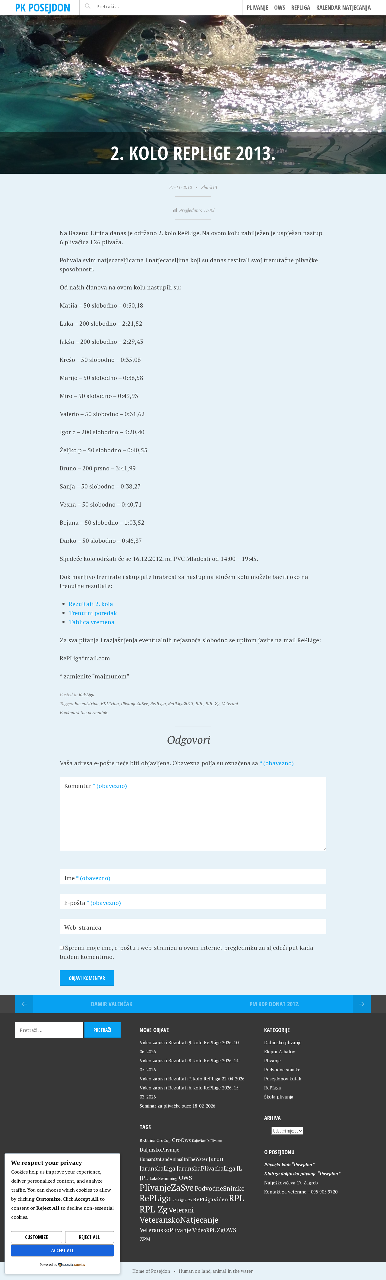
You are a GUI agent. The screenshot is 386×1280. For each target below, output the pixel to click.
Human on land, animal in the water (215, 1271)
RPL (199, 703)
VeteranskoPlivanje (165, 1230)
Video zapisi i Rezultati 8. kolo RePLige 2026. (186, 1060)
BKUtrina (110, 703)
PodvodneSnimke (220, 1188)
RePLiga (300, 7)
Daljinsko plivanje (283, 1042)
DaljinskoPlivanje (159, 1149)
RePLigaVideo (210, 1199)
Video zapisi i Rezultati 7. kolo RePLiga (180, 1079)
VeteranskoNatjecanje (179, 1219)
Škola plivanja (278, 1097)
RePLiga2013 (180, 703)
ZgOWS (226, 1230)
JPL (144, 1178)
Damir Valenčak (111, 1004)
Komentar (95, 786)
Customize (36, 1237)
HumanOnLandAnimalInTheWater (173, 1159)
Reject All (89, 1237)
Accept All (62, 1250)
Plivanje (257, 7)
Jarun (216, 1159)
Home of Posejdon (151, 1271)
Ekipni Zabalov (279, 1051)
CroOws (181, 1139)
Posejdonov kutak (282, 1079)
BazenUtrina (86, 703)
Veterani (230, 703)
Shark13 (209, 187)
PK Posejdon (42, 7)
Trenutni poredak (93, 613)
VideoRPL (204, 1230)
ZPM (145, 1239)
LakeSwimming (164, 1178)
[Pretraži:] (121, 6)
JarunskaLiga (158, 1168)
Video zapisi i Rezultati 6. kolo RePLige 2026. (186, 1088)
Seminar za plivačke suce (165, 1106)
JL (239, 1168)
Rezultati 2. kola (91, 604)
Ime (87, 878)
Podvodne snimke (282, 1070)
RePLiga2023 (182, 1200)
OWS (279, 7)
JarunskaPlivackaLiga (206, 1168)
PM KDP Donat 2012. (274, 1004)
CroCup (164, 1140)
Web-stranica (82, 927)
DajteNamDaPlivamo (207, 1141)
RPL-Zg (212, 703)
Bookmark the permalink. (84, 713)
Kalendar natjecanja (343, 7)
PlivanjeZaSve (134, 703)
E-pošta (92, 903)
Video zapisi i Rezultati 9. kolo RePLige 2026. (186, 1042)
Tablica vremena (92, 622)
